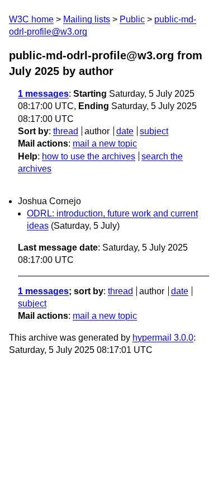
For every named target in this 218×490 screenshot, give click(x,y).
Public (132, 19)
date (125, 131)
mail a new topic (105, 143)
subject (154, 131)
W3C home (31, 19)
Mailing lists (86, 19)
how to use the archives (88, 156)
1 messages (43, 93)
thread (65, 131)
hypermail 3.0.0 (162, 337)
